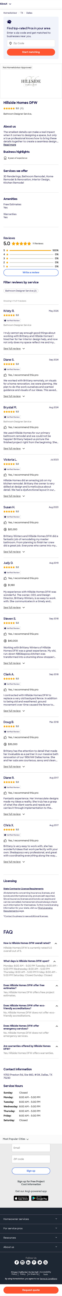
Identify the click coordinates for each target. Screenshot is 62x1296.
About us (8, 1247)
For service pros (12, 1228)
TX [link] (21, 13)
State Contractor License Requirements (23, 888)
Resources (9, 1237)
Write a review (31, 272)
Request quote (31, 1290)
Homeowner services (16, 1219)
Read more (9, 144)
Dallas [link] (29, 13)
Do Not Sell (33, 1273)
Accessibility (45, 1273)
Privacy (14, 1273)
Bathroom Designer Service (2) (20, 290)
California (23, 1273)
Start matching (31, 52)
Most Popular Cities (14, 1139)
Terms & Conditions (48, 1279)
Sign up (31, 1170)
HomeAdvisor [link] (10, 13)
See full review (12, 348)
